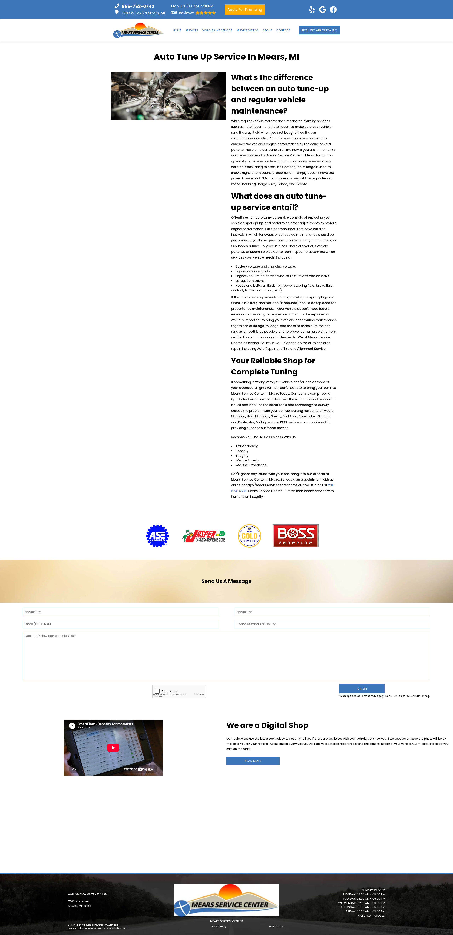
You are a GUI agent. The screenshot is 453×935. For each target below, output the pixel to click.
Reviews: (182, 12)
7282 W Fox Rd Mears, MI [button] (143, 13)
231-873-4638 (97, 894)
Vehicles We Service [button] (217, 30)
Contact (283, 30)
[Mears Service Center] (138, 30)
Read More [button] (253, 761)
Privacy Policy (219, 926)
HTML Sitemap (276, 926)
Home (177, 30)
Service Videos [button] (247, 30)
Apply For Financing (244, 9)
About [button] (267, 30)
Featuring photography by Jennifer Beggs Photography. (98, 928)
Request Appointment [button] (319, 30)
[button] (312, 9)
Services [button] (191, 30)
